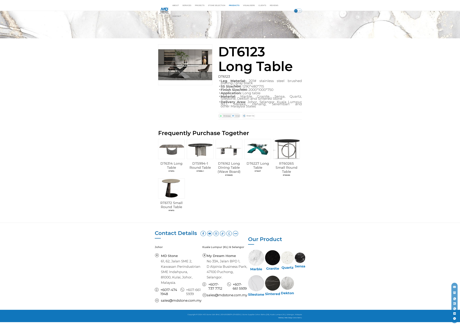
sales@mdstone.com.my (181, 300)
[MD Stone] (164, 10)
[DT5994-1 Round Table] (200, 149)
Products (234, 5)
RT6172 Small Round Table (171, 205)
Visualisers (249, 5)
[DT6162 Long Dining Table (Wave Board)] (229, 149)
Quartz (295, 96)
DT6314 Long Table (171, 165)
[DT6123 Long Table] (185, 65)
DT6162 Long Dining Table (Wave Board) (229, 167)
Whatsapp (226, 116)
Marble (246, 96)
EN (296, 11)
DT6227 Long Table (258, 165)
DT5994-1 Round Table (200, 165)
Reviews (274, 5)
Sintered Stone (270, 99)
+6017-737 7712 (215, 286)
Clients (262, 5)
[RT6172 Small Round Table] (171, 188)
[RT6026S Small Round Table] (286, 149)
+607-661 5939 (240, 286)
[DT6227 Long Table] (257, 149)
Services (186, 5)
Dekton (243, 99)
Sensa (280, 96)
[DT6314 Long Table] (171, 149)
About (175, 5)
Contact (176, 16)
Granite (263, 96)
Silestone (228, 99)
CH (300, 11)
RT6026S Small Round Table (286, 167)
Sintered (272, 294)
